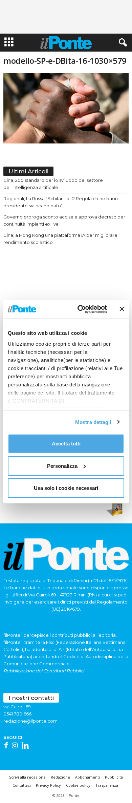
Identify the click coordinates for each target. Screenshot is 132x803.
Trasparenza (106, 785)
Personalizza (62, 466)
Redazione (60, 777)
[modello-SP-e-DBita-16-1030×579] (66, 108)
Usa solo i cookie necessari (66, 488)
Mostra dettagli (93, 422)
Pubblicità (114, 777)
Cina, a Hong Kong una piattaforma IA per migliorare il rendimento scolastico (61, 238)
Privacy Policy (48, 785)
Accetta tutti (66, 443)
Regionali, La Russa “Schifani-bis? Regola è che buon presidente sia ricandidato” (60, 202)
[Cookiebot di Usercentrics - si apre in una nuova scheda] (80, 309)
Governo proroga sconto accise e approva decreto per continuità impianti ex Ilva (64, 220)
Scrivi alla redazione (27, 777)
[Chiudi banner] (121, 309)
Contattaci (22, 785)
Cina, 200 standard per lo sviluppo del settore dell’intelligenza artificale (53, 183)
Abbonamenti (87, 777)
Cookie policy (78, 785)
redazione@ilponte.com (30, 721)
